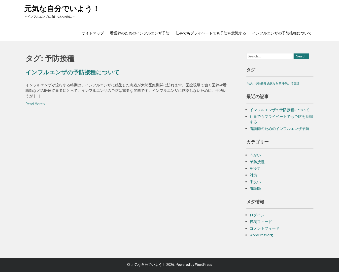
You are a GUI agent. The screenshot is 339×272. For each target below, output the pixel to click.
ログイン (257, 215)
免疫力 (271, 83)
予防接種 (260, 83)
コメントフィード (264, 228)
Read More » (35, 103)
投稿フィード (261, 221)
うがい (250, 83)
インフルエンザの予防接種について (282, 33)
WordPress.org (261, 235)
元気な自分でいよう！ (62, 8)
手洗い (286, 83)
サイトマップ (93, 33)
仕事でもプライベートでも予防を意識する (210, 33)
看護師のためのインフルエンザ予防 (140, 33)
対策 (278, 83)
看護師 (295, 83)
